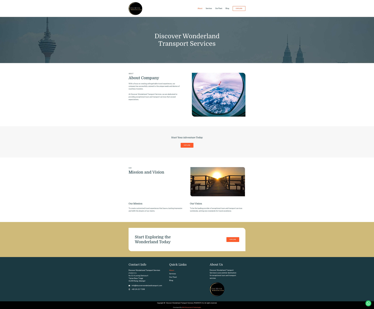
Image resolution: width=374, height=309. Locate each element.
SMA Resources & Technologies (191, 307)
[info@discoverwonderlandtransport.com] (145, 285)
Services (209, 8)
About (200, 8)
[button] (239, 8)
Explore (233, 239)
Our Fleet (218, 8)
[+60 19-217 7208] (137, 289)
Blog (227, 8)
